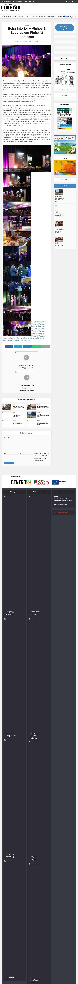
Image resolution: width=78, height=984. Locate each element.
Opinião (34, 16)
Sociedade (47, 16)
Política (28, 16)
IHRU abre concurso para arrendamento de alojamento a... (18, 415)
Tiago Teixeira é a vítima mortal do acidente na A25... (10, 856)
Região (41, 16)
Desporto (14, 16)
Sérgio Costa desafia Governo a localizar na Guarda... (35, 859)
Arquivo (25, 1)
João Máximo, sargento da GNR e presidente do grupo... (10, 613)
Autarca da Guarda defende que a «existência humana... (35, 613)
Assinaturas (60, 16)
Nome (6, 453)
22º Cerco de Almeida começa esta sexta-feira (59, 245)
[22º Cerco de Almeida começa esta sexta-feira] (59, 239)
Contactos (3, 1)
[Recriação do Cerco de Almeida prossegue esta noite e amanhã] (59, 223)
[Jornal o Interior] (11, 6)
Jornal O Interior (63, 513)
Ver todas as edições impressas (65, 132)
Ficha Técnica (9, 1)
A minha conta (31, 1)
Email (21, 453)
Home (3, 16)
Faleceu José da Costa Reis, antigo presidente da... (18, 423)
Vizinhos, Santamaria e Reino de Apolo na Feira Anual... (42, 423)
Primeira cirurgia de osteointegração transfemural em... (11, 977)
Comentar (25, 41)
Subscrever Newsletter (18, 1)
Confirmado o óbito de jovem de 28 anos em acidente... (11, 735)
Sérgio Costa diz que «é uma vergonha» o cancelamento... (35, 736)
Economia (21, 16)
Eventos (53, 16)
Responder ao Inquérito (64, 28)
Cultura (8, 16)
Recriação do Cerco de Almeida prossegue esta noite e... (18, 407)
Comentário (7, 438)
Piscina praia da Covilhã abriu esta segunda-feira (35, 980)
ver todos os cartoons (64, 89)
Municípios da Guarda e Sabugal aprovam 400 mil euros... (43, 415)
